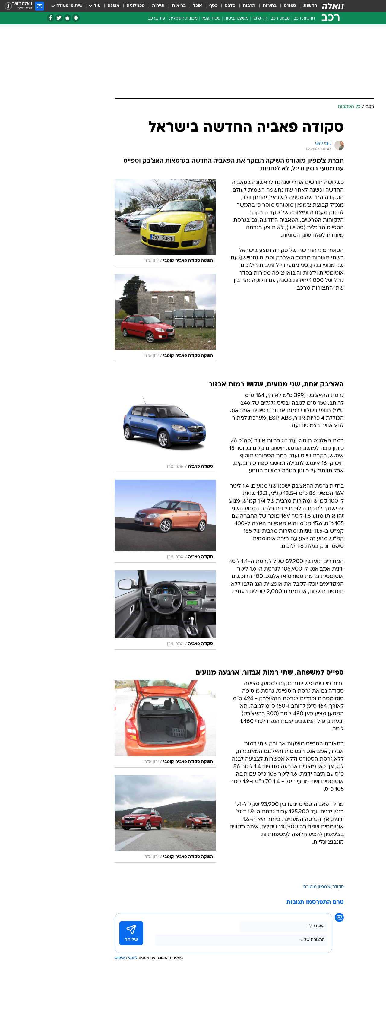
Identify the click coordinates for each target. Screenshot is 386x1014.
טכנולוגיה (136, 6)
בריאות (179, 6)
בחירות (270, 6)
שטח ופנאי (210, 19)
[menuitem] (306, 6)
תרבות (249, 6)
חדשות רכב (304, 19)
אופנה (113, 6)
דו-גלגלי (259, 19)
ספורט (290, 6)
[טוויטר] (59, 18)
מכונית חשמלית (183, 19)
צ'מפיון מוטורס (317, 887)
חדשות (310, 6)
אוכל (197, 6)
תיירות (158, 6)
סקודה (338, 887)
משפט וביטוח (236, 19)
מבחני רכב (280, 19)
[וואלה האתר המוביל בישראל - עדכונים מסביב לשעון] (333, 6)
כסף (213, 6)
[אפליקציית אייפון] (67, 18)
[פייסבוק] (50, 18)
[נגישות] (8, 6)
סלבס (230, 6)
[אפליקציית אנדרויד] (76, 18)
